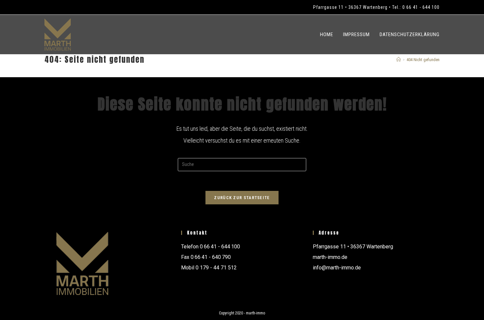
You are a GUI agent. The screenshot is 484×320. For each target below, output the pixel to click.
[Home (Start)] (398, 59)
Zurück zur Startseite (242, 197)
